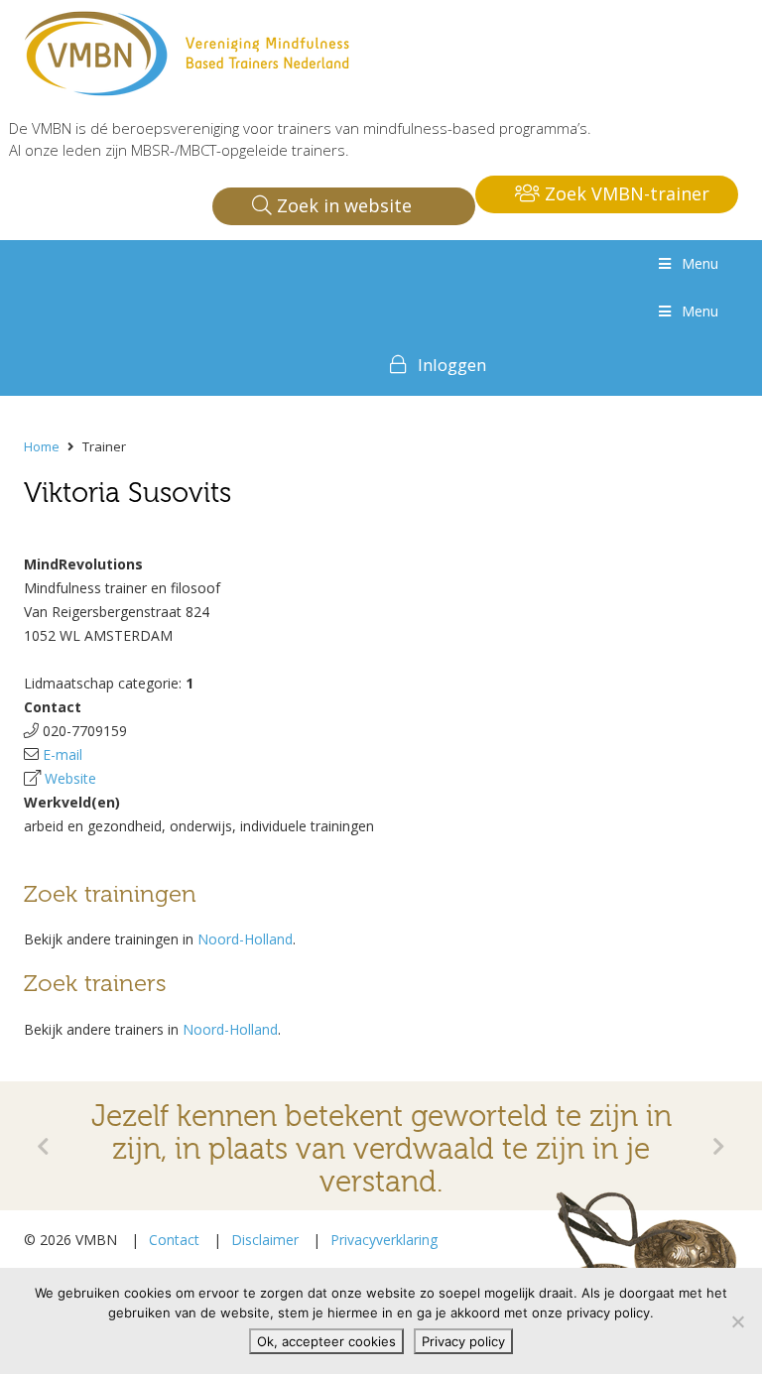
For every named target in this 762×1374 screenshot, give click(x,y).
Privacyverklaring (384, 1239)
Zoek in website (342, 205)
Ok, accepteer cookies (326, 1341)
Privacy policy (463, 1341)
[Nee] (737, 1321)
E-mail (62, 754)
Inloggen (452, 364)
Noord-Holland (245, 939)
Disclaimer (265, 1239)
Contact (174, 1239)
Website (70, 778)
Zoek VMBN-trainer (624, 193)
